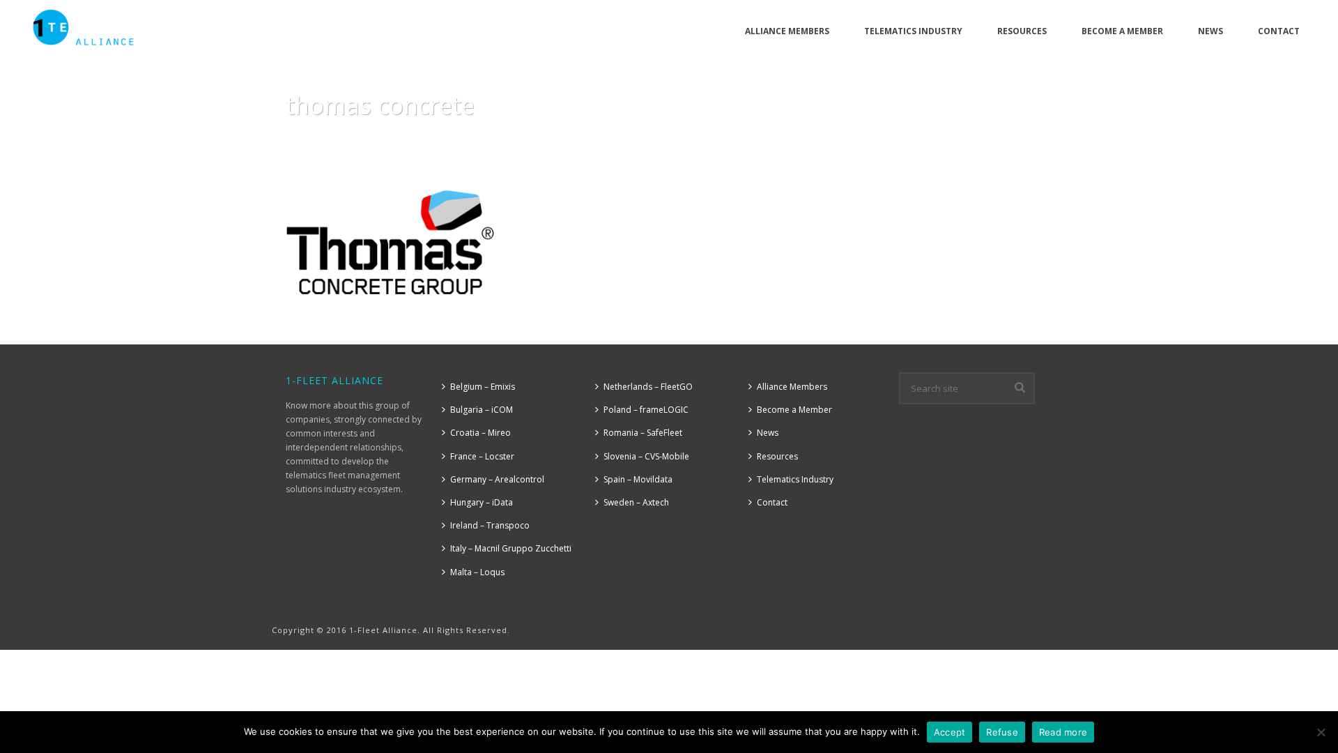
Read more (1063, 732)
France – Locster (482, 456)
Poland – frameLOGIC (646, 410)
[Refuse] (1321, 732)
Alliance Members (787, 31)
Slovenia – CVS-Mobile (646, 456)
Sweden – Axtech (636, 502)
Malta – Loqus (477, 572)
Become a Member (1122, 31)
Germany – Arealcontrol (497, 479)
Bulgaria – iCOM (481, 410)
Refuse (1002, 732)
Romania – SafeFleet (642, 433)
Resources (1022, 31)
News (1210, 31)
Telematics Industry (913, 31)
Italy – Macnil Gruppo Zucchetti (510, 548)
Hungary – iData (481, 502)
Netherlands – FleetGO (648, 387)
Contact (1279, 31)
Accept (950, 732)
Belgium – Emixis (482, 387)
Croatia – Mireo (480, 433)
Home (903, 141)
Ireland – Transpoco (490, 525)
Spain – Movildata (637, 479)
